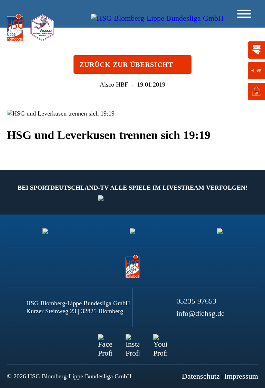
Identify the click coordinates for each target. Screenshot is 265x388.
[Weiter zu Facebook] (105, 341)
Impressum (241, 376)
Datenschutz (201, 376)
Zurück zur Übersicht (126, 64)
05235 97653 (196, 301)
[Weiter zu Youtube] (160, 341)
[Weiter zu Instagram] (132, 341)
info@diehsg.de (200, 313)
